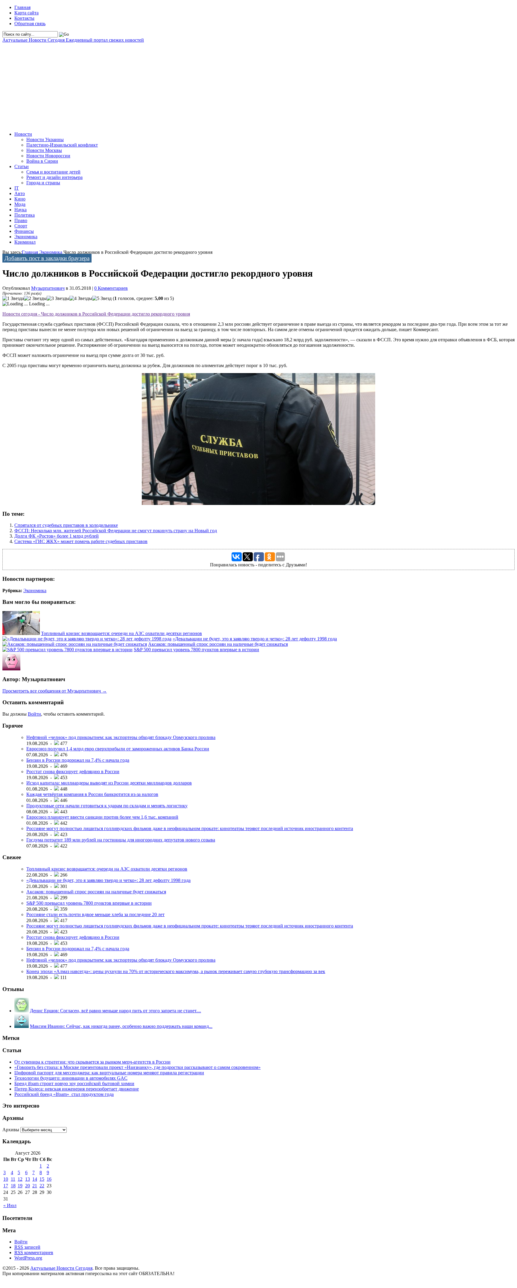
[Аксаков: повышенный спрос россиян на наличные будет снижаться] (74, 644)
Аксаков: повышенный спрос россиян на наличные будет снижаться (218, 644)
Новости (23, 134)
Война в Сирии (42, 161)
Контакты (24, 18)
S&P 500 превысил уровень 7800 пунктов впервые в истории (196, 649)
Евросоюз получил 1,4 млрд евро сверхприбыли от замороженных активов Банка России (117, 748)
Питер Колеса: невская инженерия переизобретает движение (76, 1088)
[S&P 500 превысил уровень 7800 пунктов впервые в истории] (67, 649)
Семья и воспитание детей (53, 171)
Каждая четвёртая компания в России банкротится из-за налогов (92, 794)
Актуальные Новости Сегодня (73, 40)
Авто (19, 193)
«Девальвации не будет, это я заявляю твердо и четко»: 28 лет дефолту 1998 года (255, 638)
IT (16, 188)
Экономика (25, 236)
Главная (22, 7)
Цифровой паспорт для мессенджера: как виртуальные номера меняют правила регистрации (109, 1072)
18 (13, 1185)
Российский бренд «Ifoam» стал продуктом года (64, 1094)
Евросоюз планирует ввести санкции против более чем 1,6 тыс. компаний (102, 817)
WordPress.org (28, 1257)
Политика (24, 215)
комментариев (33, 1252)
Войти (34, 714)
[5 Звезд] (102, 298)
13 (27, 1179)
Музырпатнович (48, 288)
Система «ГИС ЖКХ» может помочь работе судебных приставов (81, 541)
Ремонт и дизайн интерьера (54, 177)
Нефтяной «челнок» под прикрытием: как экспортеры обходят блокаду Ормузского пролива (120, 737)
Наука (20, 209)
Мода (19, 204)
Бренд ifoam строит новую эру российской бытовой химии (74, 1083)
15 (41, 1179)
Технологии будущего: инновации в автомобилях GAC (70, 1078)
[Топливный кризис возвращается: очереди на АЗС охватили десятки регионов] (21, 633)
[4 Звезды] (80, 298)
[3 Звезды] (58, 298)
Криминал (25, 242)
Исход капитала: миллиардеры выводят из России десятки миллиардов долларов (109, 782)
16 (49, 1179)
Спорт (20, 225)
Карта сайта (26, 12)
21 (34, 1185)
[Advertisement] (181, 85)
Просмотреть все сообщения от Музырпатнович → (54, 690)
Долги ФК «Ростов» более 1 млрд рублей (56, 536)
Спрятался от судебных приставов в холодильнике (66, 525)
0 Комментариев (111, 288)
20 (27, 1185)
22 (41, 1185)
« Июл (9, 1205)
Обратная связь (29, 23)
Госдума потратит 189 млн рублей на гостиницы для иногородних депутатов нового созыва (120, 839)
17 (5, 1185)
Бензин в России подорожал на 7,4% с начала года (77, 760)
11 (13, 1179)
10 (5, 1179)
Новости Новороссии (48, 155)
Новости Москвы (44, 150)
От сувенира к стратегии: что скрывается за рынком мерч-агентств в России (92, 1061)
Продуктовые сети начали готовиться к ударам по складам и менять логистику (107, 805)
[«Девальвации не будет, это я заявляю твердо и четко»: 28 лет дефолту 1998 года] (86, 638)
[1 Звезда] (13, 298)
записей (27, 1247)
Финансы (24, 231)
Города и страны (43, 182)
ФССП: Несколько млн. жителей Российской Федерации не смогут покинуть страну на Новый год (115, 530)
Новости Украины (45, 139)
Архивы (10, 1129)
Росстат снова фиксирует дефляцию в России (72, 771)
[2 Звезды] (35, 298)
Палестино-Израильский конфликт (62, 144)
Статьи (21, 166)
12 (20, 1179)
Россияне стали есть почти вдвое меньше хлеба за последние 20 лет (95, 914)
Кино (19, 198)
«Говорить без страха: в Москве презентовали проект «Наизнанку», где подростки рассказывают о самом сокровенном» (137, 1067)
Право (20, 220)
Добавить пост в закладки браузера (46, 258)
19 (20, 1185)
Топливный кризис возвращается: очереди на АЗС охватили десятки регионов (121, 633)
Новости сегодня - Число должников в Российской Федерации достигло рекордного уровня (96, 313)
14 (34, 1179)
